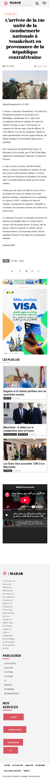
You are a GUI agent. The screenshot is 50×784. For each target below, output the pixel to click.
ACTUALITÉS (10, 14)
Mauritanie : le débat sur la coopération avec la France (19, 429)
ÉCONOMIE (7, 471)
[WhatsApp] (38, 271)
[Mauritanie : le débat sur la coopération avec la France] (25, 413)
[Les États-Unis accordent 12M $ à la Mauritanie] (25, 449)
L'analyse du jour (10, 434)
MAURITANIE (23, 434)
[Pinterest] (32, 271)
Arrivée (14, 261)
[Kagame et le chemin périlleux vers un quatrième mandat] (25, 377)
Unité (21, 261)
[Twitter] (26, 271)
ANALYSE (7, 398)
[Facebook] (20, 271)
